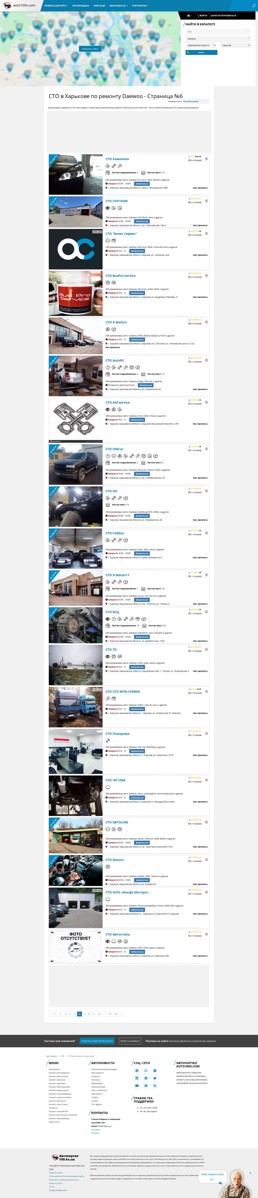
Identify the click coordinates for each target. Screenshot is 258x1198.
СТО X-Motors (116, 322)
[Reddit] (145, 1078)
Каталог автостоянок (58, 1076)
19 (110, 1014)
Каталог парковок (57, 1083)
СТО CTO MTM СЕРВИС (123, 691)
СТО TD (111, 649)
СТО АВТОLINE (117, 822)
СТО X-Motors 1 (117, 575)
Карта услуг (54, 1121)
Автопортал (51, 1056)
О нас (51, 1186)
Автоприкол (97, 1093)
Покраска (53, 1107)
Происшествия (98, 1086)
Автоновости (117, 5)
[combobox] (218, 38)
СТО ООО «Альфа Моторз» (127, 892)
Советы (94, 1097)
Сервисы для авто (55, 5)
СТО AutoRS (115, 360)
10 (99, 1014)
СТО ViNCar (114, 449)
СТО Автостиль (118, 934)
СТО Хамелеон (117, 159)
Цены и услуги (56, 1183)
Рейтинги (95, 1079)
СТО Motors (115, 860)
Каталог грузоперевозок (60, 1093)
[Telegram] (154, 1071)
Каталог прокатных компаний (63, 1114)
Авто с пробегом (99, 1090)
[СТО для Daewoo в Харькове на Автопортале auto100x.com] (67, 1157)
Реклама (95, 1133)
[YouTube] (137, 1086)
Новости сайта (56, 1172)
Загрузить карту (90, 48)
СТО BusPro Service (121, 276)
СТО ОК (111, 491)
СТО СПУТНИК (117, 201)
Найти (201, 52)
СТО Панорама (117, 734)
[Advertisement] (129, 132)
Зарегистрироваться (223, 15)
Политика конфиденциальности (64, 1179)
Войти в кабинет (130, 1041)
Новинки (95, 1076)
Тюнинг (95, 1101)
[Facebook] (136, 1071)
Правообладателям (58, 1190)
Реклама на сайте (157, 1041)
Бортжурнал (139, 5)
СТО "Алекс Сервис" (121, 234)
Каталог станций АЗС (58, 1111)
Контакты (95, 1129)
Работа (98, 5)
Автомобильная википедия (104, 1069)
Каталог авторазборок (59, 1118)
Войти (203, 15)
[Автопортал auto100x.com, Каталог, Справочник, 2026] (7, 5)
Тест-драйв (96, 1104)
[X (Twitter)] (154, 1078)
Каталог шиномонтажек (60, 1097)
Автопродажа (80, 5)
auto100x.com (24, 5)
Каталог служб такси (58, 1104)
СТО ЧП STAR (115, 780)
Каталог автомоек (57, 1079)
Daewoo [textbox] (192, 38)
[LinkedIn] (137, 1078)
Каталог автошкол (57, 1101)
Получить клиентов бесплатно (97, 1041)
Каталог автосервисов (59, 1072)
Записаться (142, 183)
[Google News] (154, 1086)
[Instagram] (146, 1071)
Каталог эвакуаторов (58, 1090)
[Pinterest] (146, 1086)
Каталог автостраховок (59, 1086)
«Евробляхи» (97, 1083)
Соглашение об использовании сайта (66, 1176)
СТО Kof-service (118, 402)
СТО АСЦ (112, 612)
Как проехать (200, 187)
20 (116, 1014)
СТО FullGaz (115, 533)
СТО (62, 1056)
